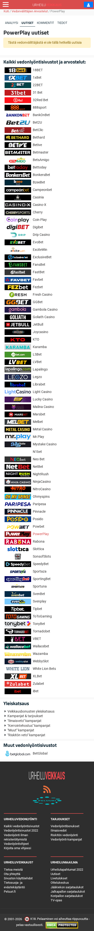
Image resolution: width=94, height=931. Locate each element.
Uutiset (27, 22)
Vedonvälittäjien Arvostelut (30, 11)
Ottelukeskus (60, 882)
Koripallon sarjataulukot (67, 896)
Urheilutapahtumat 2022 (67, 869)
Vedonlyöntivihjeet (16, 844)
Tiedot (62, 22)
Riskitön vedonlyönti (64, 835)
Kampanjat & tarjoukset (25, 716)
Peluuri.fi (10, 891)
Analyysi (11, 22)
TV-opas (56, 900)
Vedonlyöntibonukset (65, 826)
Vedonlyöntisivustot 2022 (21, 830)
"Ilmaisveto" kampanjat (24, 721)
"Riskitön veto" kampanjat (26, 735)
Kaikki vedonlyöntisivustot (21, 826)
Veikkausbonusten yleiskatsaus (30, 711)
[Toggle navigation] (5, 4)
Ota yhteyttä (12, 874)
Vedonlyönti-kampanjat (66, 839)
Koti (6, 11)
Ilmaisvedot (59, 830)
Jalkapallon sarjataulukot (68, 891)
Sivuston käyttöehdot (18, 878)
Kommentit (45, 22)
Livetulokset (59, 878)
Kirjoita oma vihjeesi (17, 848)
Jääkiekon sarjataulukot (67, 887)
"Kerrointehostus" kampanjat (28, 726)
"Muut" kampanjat (20, 730)
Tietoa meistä (13, 869)
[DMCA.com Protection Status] (62, 925)
